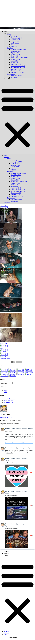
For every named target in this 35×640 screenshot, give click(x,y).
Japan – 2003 (14, 61)
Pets (12, 44)
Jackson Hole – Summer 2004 (19, 57)
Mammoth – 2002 (16, 64)
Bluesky (6, 555)
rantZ (5, 392)
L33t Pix (6, 33)
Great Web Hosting (9, 402)
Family (9, 34)
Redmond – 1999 (16, 69)
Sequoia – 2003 (15, 59)
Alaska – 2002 (15, 62)
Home (5, 31)
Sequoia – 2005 (15, 54)
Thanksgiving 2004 (16, 38)
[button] (17, 117)
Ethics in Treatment (9, 399)
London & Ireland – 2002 (18, 66)
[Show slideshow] (5, 358)
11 (20, 362)
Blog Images (14, 77)
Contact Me (7, 79)
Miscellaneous (11, 74)
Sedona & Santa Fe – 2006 (18, 49)
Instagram (6, 553)
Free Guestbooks (8, 400)
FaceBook (6, 552)
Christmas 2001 (15, 41)
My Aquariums (15, 43)
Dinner (6, 390)
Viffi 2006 (14, 36)
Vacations (10, 48)
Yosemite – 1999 (15, 71)
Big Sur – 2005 (15, 53)
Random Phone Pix (16, 75)
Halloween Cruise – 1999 (18, 67)
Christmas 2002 (15, 39)
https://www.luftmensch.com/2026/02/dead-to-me (19, 443)
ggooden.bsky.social (6, 417)
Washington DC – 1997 (17, 72)
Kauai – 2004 (14, 56)
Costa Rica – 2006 (16, 51)
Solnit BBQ (14, 46)
